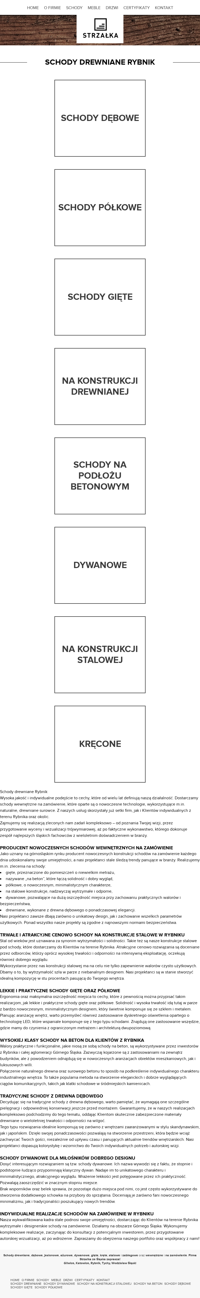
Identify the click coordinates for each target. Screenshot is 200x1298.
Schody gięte (21, 1287)
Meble (94, 7)
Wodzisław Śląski (123, 1263)
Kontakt (164, 7)
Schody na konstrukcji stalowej (104, 1283)
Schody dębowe (177, 1283)
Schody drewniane (25, 1283)
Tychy (106, 1263)
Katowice (82, 1263)
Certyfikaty (136, 7)
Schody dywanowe (59, 1283)
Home (33, 7)
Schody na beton (148, 1283)
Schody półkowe (49, 1287)
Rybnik (95, 1263)
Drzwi (112, 7)
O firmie (52, 7)
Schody (74, 7)
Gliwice (69, 1263)
